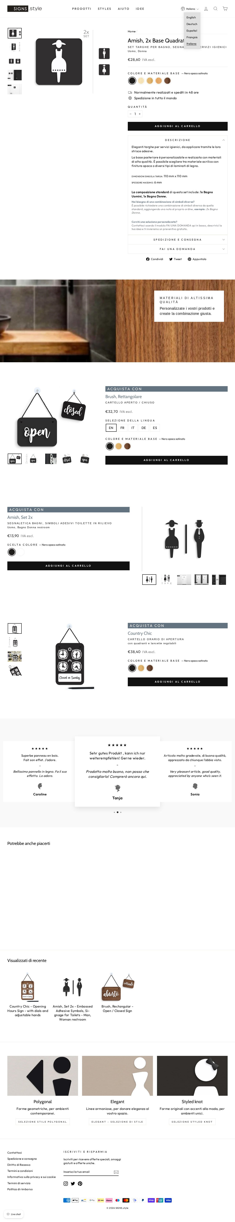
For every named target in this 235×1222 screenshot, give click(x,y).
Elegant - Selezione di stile (117, 1121)
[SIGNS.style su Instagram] (66, 1183)
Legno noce (167, 80)
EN (111, 428)
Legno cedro (158, 80)
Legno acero (141, 80)
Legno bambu (149, 80)
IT (133, 428)
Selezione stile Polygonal (42, 1121)
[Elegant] (117, 1076)
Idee (140, 8)
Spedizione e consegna (177, 239)
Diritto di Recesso (18, 1164)
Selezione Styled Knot (192, 1121)
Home (132, 31)
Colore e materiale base (168, 73)
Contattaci (14, 1152)
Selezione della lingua (130, 420)
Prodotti (82, 8)
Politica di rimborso (20, 1189)
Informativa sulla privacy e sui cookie (31, 1177)
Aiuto (124, 8)
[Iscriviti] (116, 1171)
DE (144, 428)
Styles (104, 8)
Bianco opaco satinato (20, 552)
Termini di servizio (19, 1183)
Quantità (138, 106)
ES (155, 428)
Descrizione (178, 140)
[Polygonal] (42, 1076)
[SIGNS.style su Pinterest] (80, 1183)
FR (122, 428)
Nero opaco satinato (132, 80)
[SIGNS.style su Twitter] (73, 1183)
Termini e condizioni (20, 1171)
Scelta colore (36, 544)
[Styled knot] (192, 1076)
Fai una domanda (178, 249)
